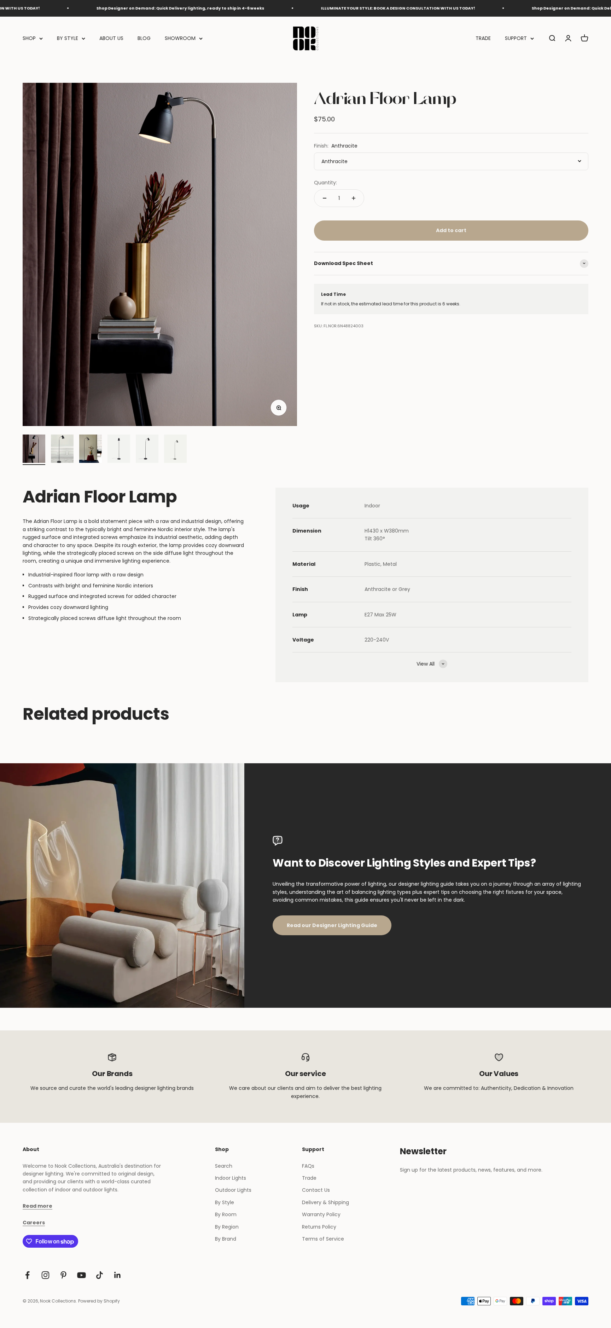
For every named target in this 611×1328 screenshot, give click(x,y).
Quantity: (325, 182)
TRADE (483, 38)
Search (223, 1165)
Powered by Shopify (99, 1301)
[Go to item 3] (90, 450)
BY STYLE (67, 38)
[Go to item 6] (175, 450)
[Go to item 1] (34, 450)
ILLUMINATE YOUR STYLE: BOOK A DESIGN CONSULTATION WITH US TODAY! (344, 8)
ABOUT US (111, 38)
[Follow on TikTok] (99, 1275)
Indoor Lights (230, 1178)
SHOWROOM (180, 38)
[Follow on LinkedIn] (117, 1275)
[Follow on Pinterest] (63, 1275)
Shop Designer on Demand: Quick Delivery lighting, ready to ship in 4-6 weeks (126, 8)
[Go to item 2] (62, 450)
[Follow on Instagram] (45, 1275)
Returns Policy (319, 1226)
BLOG (144, 38)
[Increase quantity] (353, 198)
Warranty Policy (321, 1214)
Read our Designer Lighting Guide (332, 925)
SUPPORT (516, 38)
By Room (226, 1214)
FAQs (308, 1165)
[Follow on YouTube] (81, 1275)
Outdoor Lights (233, 1190)
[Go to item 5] (147, 450)
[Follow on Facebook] (27, 1275)
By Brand (225, 1238)
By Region (227, 1226)
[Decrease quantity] (324, 198)
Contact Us (316, 1190)
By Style (224, 1202)
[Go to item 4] (118, 450)
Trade (309, 1178)
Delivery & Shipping (325, 1202)
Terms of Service (323, 1238)
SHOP (29, 38)
